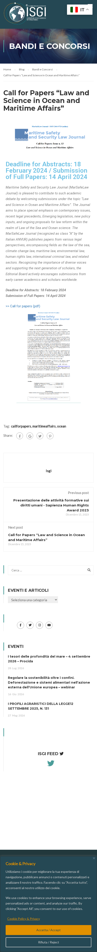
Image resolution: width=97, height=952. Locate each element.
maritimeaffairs (44, 426)
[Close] (94, 858)
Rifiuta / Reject (48, 942)
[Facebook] (19, 435)
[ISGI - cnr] (25, 14)
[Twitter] (40, 435)
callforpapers (21, 426)
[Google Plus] (29, 435)
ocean (61, 426)
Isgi (48, 471)
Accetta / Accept (48, 930)
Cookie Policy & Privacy (23, 919)
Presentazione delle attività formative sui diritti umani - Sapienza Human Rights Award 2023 (51, 505)
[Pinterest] (50, 435)
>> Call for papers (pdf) (23, 306)
